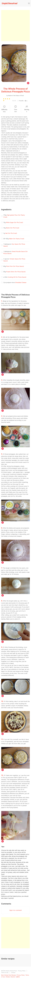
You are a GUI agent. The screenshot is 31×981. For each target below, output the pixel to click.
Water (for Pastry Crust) (16, 238)
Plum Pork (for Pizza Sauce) (15, 266)
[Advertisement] (15, 25)
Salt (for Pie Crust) (11, 233)
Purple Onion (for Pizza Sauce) (16, 271)
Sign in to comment (15, 910)
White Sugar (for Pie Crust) (14, 222)
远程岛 (18, 977)
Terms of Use (4, 972)
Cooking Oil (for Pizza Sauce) (17, 277)
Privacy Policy (21, 970)
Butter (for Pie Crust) (12, 228)
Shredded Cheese (20, 282)
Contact (13, 972)
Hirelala (8, 977)
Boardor (13, 977)
